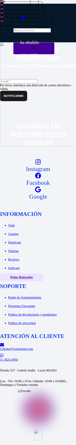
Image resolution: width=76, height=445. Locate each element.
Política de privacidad (22, 323)
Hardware (14, 242)
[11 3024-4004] (38, 355)
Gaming (13, 234)
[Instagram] (38, 162)
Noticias (13, 251)
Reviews (13, 259)
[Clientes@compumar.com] (38, 344)
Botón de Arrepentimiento (24, 297)
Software (14, 268)
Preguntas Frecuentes (21, 306)
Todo (11, 225)
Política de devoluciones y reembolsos (32, 314)
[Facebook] (38, 175)
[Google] (38, 189)
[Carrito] (22, 18)
